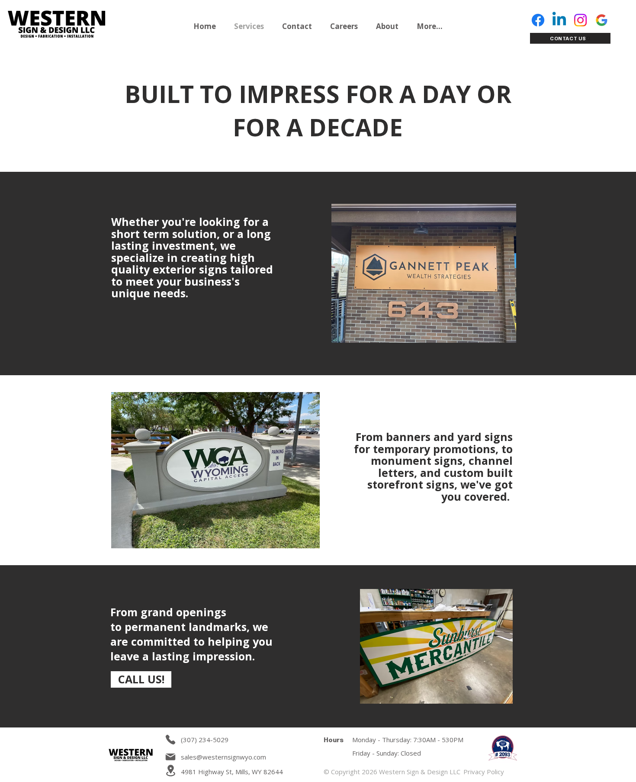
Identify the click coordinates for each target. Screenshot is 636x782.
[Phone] (170, 739)
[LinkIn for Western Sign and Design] (559, 20)
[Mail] (170, 757)
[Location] (170, 770)
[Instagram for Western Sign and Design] (580, 20)
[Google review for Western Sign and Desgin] (601, 20)
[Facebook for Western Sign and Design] (538, 20)
